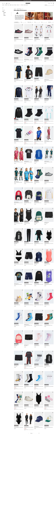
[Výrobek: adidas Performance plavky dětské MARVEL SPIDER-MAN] (39, 317)
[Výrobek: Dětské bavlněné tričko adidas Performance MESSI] (39, 133)
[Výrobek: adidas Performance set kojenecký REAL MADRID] (28, 92)
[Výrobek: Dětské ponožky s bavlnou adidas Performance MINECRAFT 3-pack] (18, 378)
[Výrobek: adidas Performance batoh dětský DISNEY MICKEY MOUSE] (28, 72)
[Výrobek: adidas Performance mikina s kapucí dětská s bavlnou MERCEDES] (39, 276)
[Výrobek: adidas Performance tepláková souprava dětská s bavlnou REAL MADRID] (18, 72)
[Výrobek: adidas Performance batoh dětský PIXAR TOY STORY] (39, 194)
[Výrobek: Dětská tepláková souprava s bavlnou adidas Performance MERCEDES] (49, 113)
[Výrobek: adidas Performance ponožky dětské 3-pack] (39, 174)
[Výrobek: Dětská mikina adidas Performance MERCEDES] (18, 113)
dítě (6, 3)
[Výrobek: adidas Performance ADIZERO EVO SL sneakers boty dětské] (49, 174)
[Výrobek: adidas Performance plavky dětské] (49, 215)
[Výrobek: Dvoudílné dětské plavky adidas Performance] (18, 256)
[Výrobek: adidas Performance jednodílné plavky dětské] (28, 215)
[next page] (39, 433)
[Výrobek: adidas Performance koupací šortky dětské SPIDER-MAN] (28, 276)
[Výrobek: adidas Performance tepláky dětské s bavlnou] (39, 92)
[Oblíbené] (51, 3)
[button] (17, 22)
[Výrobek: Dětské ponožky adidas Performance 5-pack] (28, 133)
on (4, 3)
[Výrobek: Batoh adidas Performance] (49, 358)
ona (2, 3)
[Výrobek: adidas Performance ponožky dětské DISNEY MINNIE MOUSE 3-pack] (39, 296)
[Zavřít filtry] (53, 0)
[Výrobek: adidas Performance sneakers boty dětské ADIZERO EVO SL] (18, 31)
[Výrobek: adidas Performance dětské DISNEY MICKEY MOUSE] (28, 194)
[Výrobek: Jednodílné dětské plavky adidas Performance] (49, 235)
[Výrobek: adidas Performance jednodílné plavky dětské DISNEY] (49, 276)
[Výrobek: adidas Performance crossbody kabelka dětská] (18, 296)
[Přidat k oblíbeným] (22, 24)
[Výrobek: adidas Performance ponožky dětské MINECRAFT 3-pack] (39, 51)
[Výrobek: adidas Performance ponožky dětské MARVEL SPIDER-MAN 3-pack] (28, 51)
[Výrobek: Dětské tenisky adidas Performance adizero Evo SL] (18, 51)
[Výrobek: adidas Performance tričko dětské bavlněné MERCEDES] (28, 154)
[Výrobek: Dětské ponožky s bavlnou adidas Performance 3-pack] (49, 51)
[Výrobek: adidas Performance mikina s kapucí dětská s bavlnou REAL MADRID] (18, 92)
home (9, 3)
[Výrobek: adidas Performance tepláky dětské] (49, 92)
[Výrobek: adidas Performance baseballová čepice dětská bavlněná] (49, 72)
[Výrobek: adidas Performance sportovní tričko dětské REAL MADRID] (28, 174)
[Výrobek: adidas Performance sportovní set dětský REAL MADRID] (49, 133)
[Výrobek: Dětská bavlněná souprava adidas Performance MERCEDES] (18, 133)
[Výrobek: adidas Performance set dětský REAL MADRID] (39, 31)
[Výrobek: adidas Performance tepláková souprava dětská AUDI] (28, 358)
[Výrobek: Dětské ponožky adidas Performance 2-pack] (49, 398)
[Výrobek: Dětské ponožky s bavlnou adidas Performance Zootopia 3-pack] (18, 398)
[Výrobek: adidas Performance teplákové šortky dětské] (39, 72)
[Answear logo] (28, 3)
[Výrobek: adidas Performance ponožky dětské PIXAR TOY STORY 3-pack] (28, 296)
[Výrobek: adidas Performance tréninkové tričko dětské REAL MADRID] (18, 154)
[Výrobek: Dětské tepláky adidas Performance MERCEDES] (28, 235)
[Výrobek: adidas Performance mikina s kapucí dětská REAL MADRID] (49, 194)
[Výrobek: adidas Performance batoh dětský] (39, 154)
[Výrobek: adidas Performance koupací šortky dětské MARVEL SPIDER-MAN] (28, 256)
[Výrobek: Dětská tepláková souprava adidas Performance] (28, 419)
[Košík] (53, 3)
